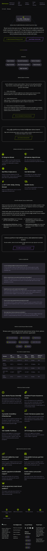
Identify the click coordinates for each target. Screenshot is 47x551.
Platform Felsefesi (36, 61)
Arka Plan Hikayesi (20, 4)
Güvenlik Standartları (23, 61)
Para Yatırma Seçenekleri (23, 64)
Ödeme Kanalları (27, 3)
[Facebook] (30, 528)
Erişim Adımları (10, 61)
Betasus (5, 4)
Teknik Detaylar (36, 64)
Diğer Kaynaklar (23, 68)
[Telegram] (32, 528)
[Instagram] (27, 528)
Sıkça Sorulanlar (10, 64)
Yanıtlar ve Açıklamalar (42, 3)
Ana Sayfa (4, 9)
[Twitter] (25, 528)
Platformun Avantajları (12, 3)
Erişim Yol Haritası (34, 4)
